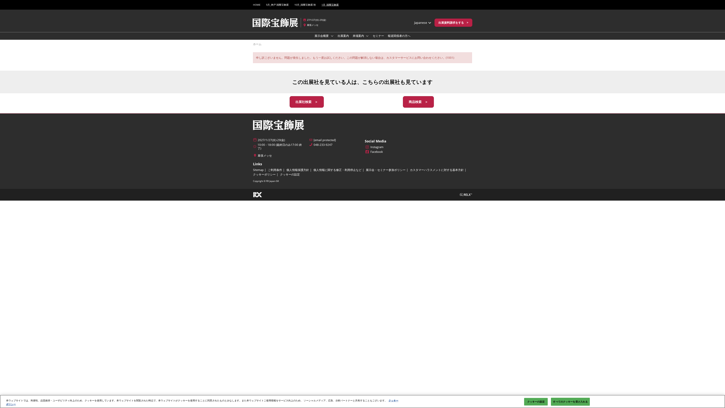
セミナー (378, 36)
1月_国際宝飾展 (330, 4)
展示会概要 (322, 36)
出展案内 (343, 36)
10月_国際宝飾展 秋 (305, 4)
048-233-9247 (323, 145)
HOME (256, 4)
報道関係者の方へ (399, 36)
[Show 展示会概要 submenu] (332, 36)
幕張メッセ (312, 25)
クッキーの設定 (536, 401)
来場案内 (359, 36)
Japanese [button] (421, 23)
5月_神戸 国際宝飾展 (277, 4)
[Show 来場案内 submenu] (367, 36)
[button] (453, 23)
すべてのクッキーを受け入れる (570, 401)
